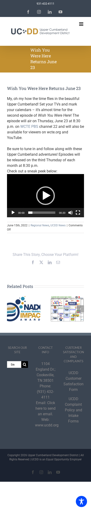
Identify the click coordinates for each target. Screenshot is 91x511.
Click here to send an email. (45, 408)
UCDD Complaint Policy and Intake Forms (73, 410)
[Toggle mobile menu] (81, 24)
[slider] (41, 212)
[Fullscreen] (78, 212)
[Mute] (70, 212)
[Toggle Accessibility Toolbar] (81, 501)
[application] (45, 195)
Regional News (40, 225)
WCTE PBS (29, 126)
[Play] (13, 212)
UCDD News (58, 225)
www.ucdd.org (47, 425)
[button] (45, 195)
